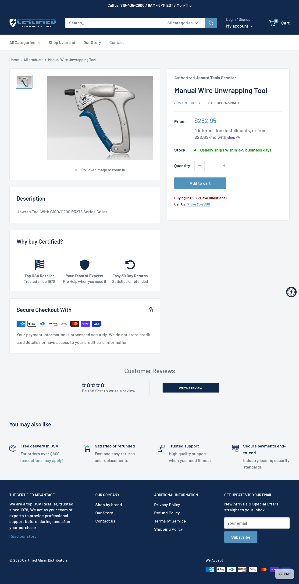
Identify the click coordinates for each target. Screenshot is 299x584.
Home (14, 59)
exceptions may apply (42, 460)
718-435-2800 (198, 204)
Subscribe (240, 537)
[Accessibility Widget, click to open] (291, 292)
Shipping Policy (168, 529)
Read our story (23, 536)
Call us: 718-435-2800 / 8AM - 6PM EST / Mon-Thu (149, 5)
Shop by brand (62, 42)
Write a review (191, 388)
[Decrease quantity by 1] (199, 165)
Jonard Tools (187, 103)
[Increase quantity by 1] (224, 165)
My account (237, 26)
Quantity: (183, 165)
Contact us (105, 520)
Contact (116, 42)
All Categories (22, 42)
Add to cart (200, 182)
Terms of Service (170, 520)
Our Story (92, 42)
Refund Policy (167, 512)
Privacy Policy (167, 504)
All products (33, 59)
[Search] (211, 23)
